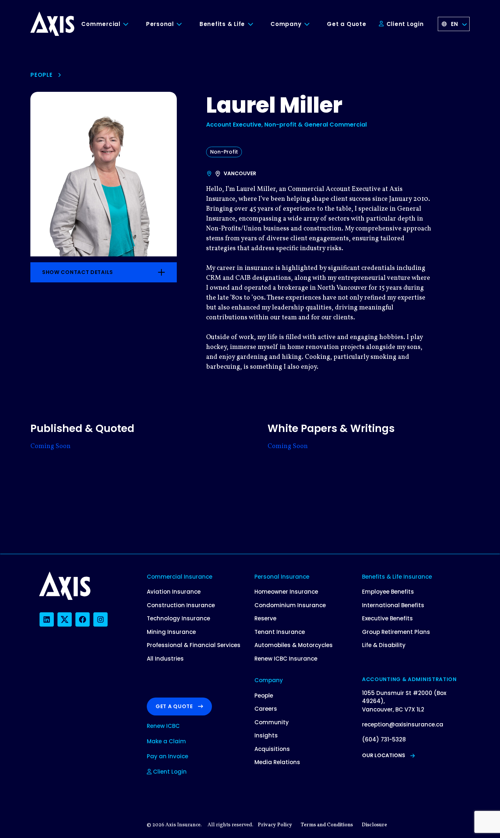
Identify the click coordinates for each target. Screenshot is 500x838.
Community (271, 722)
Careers (265, 709)
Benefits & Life (222, 24)
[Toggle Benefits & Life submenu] (255, 24)
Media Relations (277, 762)
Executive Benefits (387, 618)
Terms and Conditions (327, 825)
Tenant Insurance (279, 632)
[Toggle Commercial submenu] (131, 24)
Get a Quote (346, 24)
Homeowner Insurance (286, 591)
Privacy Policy (275, 825)
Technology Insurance (178, 618)
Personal (160, 24)
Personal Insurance (281, 576)
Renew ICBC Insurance (285, 658)
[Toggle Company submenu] (312, 24)
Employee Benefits (388, 591)
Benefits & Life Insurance (397, 576)
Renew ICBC (163, 726)
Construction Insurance (181, 605)
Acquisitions (272, 749)
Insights (266, 735)
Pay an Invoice (167, 756)
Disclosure (374, 825)
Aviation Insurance (174, 591)
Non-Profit (224, 151)
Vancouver (240, 173)
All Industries (165, 658)
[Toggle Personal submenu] (184, 24)
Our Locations (383, 755)
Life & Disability (384, 645)
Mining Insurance (171, 632)
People (41, 75)
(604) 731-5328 (384, 739)
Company (285, 24)
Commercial (100, 24)
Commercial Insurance (179, 576)
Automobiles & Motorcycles (293, 645)
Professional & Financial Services (193, 645)
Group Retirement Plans (396, 632)
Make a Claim (166, 741)
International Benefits (393, 605)
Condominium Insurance (290, 605)
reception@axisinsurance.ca (402, 724)
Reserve (265, 618)
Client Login (404, 24)
